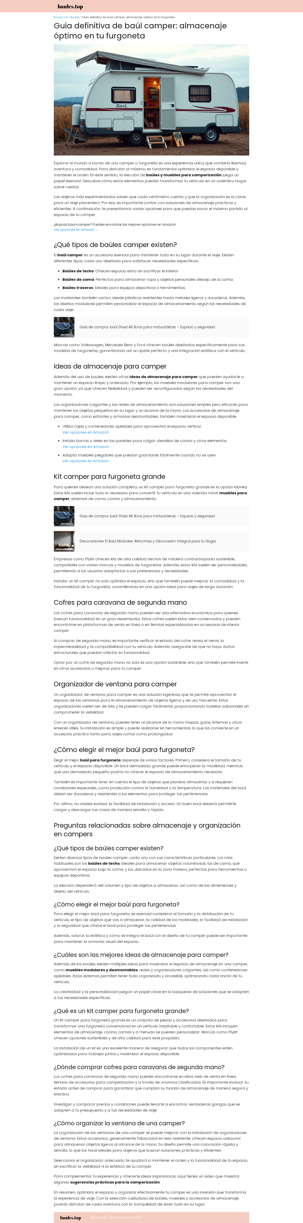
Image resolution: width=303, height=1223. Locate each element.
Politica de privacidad (125, 1217)
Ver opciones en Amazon (85, 432)
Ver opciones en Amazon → (76, 229)
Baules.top (98, 1217)
